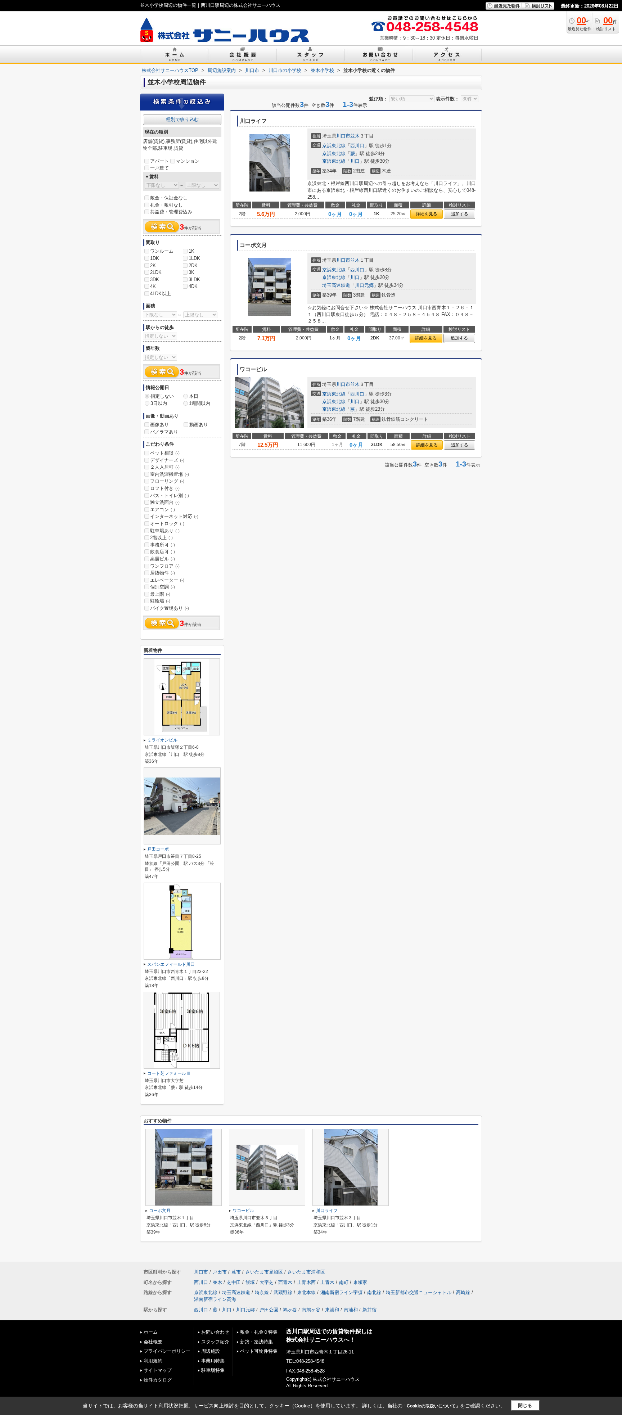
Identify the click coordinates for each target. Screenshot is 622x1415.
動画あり (198, 424)
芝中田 (234, 1282)
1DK (154, 258)
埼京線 (262, 1292)
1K (191, 251)
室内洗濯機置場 (169, 474)
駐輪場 (160, 601)
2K (153, 265)
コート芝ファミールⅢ (168, 1073)
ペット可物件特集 (259, 1351)
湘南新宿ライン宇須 (341, 1292)
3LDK (194, 279)
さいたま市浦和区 (306, 1272)
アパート (159, 161)
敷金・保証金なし (169, 197)
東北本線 (306, 1292)
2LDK (156, 272)
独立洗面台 (165, 502)
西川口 (357, 145)
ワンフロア (165, 566)
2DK (193, 265)
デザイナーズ (167, 460)
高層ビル (162, 559)
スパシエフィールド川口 (171, 964)
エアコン (162, 509)
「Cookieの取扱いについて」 (431, 1406)
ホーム (151, 1332)
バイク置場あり (169, 608)
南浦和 (351, 1309)
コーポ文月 (160, 1210)
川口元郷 (364, 285)
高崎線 (463, 1292)
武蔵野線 (283, 1292)
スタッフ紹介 (215, 1341)
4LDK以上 (160, 293)
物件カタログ (158, 1380)
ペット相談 (165, 453)
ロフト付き (165, 488)
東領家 (360, 1282)
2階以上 (161, 537)
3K (191, 272)
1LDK (194, 258)
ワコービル (243, 1210)
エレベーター (167, 580)
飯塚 (250, 1282)
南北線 (374, 1292)
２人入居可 (165, 467)
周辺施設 (210, 1351)
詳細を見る (426, 213)
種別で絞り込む (182, 119)
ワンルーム (161, 251)
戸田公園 (269, 1309)
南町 (343, 1282)
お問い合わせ (215, 1332)
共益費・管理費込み (171, 212)
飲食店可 (162, 551)
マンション (187, 161)
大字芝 (267, 1282)
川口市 (343, 136)
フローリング (167, 481)
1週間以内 (199, 403)
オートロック (167, 523)
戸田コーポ (158, 849)
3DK (154, 279)
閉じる (525, 1405)
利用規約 (153, 1361)
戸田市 (220, 1272)
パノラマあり (164, 431)
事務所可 (162, 544)
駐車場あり (165, 530)
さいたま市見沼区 (264, 1272)
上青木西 (306, 1282)
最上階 (160, 594)
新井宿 (369, 1309)
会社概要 (153, 1341)
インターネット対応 (174, 516)
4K (153, 286)
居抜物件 (162, 573)
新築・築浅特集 (256, 1341)
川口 (355, 161)
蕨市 (236, 1272)
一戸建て (159, 168)
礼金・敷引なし (166, 205)
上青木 (327, 1282)
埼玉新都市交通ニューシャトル (418, 1292)
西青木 (285, 1282)
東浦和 (332, 1309)
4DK (193, 286)
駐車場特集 (213, 1370)
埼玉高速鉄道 (336, 285)
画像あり (159, 424)
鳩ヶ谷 (290, 1309)
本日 (193, 396)
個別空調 (162, 587)
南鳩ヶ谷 (311, 1309)
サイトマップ (158, 1370)
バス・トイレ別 (169, 495)
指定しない (162, 396)
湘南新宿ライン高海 (215, 1299)
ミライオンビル (162, 740)
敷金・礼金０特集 (259, 1332)
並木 (355, 136)
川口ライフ (327, 1210)
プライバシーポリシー (167, 1351)
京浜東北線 (334, 145)
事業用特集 (213, 1361)
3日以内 (158, 403)
